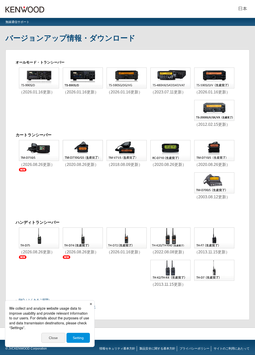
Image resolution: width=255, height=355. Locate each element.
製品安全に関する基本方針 (157, 348)
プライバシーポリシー (194, 348)
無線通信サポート (17, 21)
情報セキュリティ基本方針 (117, 348)
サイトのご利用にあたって (232, 348)
